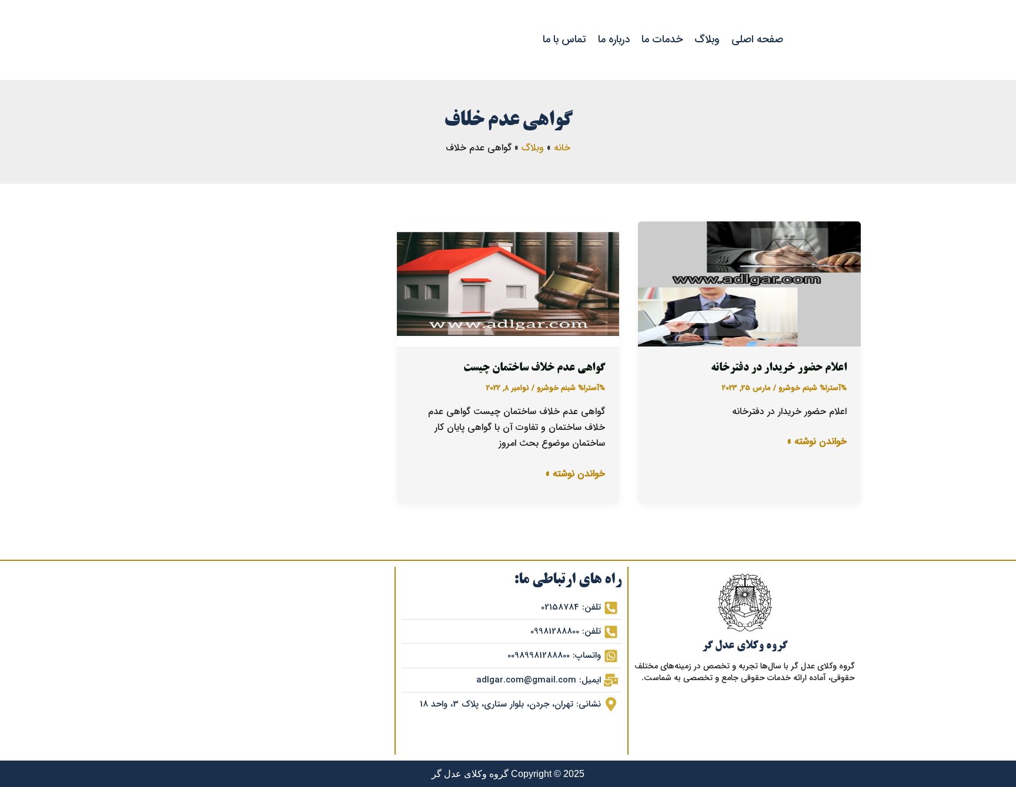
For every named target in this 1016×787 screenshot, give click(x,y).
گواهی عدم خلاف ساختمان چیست (534, 368)
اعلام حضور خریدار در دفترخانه (779, 368)
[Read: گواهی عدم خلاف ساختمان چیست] (508, 284)
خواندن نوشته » (817, 441)
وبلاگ (707, 39)
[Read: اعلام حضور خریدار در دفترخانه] (749, 284)
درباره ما (614, 39)
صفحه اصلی (757, 39)
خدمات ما (662, 39)
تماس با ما (564, 39)
